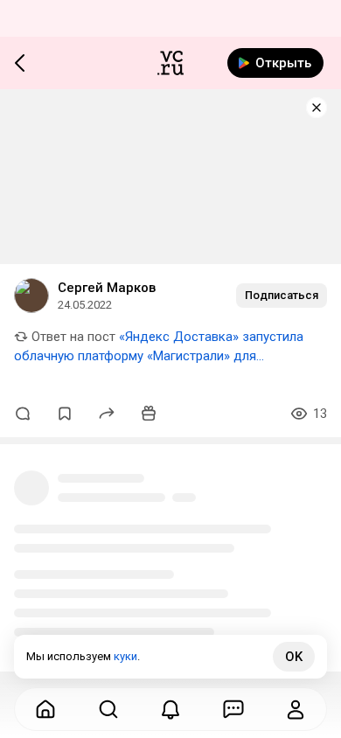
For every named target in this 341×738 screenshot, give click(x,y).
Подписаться (281, 295)
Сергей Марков (107, 288)
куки (125, 656)
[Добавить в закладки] (64, 413)
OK (294, 657)
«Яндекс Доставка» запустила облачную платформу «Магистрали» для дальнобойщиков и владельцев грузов (158, 356)
